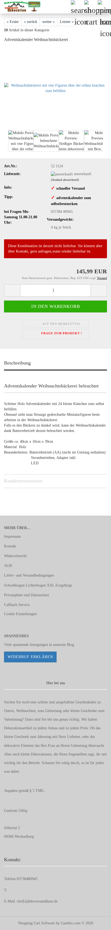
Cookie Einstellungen (20, 614)
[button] (12, 290)
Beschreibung (17, 363)
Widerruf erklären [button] (30, 657)
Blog (70, 645)
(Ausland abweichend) (65, 179)
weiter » (48, 22)
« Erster (13, 22)
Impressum (12, 536)
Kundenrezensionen (23, 480)
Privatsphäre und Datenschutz (26, 595)
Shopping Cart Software (36, 923)
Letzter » (67, 22)
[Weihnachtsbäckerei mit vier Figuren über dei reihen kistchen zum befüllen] (55, 88)
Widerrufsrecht (15, 556)
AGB (8, 566)
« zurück (30, 22)
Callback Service (17, 605)
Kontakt (10, 546)
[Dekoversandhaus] (20, 6)
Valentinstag (13, 719)
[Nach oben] (96, 922)
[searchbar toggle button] (77, 6)
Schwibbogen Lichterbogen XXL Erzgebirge (38, 585)
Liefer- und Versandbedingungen (29, 575)
